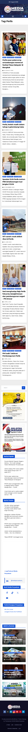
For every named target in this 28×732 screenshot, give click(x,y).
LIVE (20, 728)
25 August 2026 (8, 70)
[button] (22, 16)
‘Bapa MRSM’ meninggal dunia (13, 537)
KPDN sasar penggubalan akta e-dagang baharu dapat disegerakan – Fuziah (13, 485)
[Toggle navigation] (13, 16)
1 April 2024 (7, 359)
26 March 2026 (8, 130)
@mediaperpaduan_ (17, 580)
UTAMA (8, 724)
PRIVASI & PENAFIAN (12, 728)
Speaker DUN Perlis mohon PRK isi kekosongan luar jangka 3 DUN (13, 181)
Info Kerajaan (10, 57)
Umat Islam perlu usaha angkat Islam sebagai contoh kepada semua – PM (13, 492)
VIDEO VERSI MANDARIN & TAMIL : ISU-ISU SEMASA (13, 692)
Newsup (24, 719)
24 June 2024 (8, 242)
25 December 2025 (9, 187)
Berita (4, 57)
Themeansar (8, 721)
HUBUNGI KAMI (18, 724)
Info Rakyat (18, 57)
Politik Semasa (17, 176)
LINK (12, 724)
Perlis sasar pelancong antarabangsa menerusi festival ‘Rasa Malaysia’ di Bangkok (13, 477)
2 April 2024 (7, 301)
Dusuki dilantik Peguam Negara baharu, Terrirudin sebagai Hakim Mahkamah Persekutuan (13, 463)
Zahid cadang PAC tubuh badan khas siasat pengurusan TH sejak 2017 (14, 470)
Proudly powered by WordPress (10, 719)
